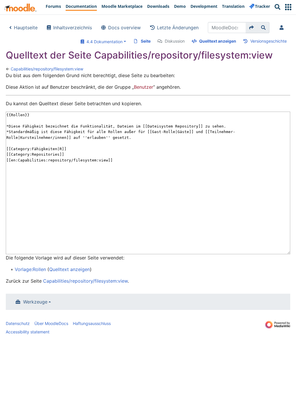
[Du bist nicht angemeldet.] (283, 27)
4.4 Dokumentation (103, 41)
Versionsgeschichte (268, 41)
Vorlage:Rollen (30, 269)
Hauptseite (26, 27)
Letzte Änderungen (178, 27)
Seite (146, 41)
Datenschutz (18, 323)
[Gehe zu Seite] (252, 27)
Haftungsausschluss (92, 323)
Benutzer (143, 87)
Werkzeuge (35, 302)
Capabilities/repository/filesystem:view (47, 68)
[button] (288, 7)
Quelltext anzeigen (217, 41)
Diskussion (175, 41)
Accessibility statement (27, 331)
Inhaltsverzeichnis (72, 27)
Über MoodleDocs (51, 323)
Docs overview (124, 27)
